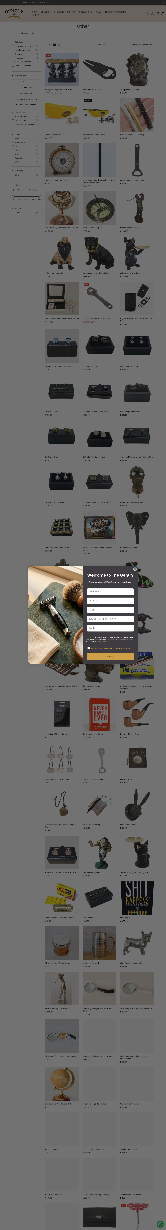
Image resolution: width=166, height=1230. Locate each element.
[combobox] (110, 628)
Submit (110, 656)
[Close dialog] (135, 568)
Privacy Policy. (102, 641)
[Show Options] (132, 628)
